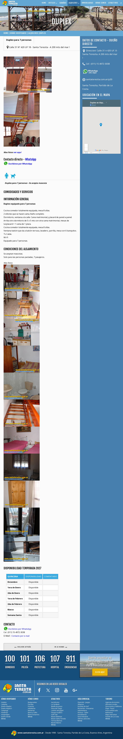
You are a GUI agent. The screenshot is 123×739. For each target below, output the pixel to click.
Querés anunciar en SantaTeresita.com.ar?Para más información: (99, 661)
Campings (4, 710)
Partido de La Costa (112, 717)
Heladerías (31, 708)
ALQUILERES (73, 3)
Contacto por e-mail (20, 636)
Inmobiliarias (82, 715)
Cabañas (4, 704)
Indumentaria (82, 710)
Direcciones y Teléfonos (113, 706)
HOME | (7, 33)
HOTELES (52, 3)
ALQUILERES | (34, 33)
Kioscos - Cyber (83, 713)
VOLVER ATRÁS (24, 647)
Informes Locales (111, 704)
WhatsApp (30, 159)
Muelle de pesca (56, 706)
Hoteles (3, 702)
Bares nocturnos (33, 715)
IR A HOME (59, 647)
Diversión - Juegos (84, 702)
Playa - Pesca (109, 708)
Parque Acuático (56, 713)
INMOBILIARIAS (87, 3)
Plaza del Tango (56, 708)
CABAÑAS (62, 3)
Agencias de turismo (112, 702)
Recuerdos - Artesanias (85, 708)
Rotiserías (31, 710)
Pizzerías (31, 706)
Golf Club (54, 715)
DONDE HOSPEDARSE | (19, 33)
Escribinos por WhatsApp (19, 629)
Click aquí (100, 672)
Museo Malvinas (56, 717)
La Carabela (55, 704)
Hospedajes (5, 715)
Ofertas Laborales (84, 719)
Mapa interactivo (111, 715)
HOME (44, 3)
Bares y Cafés (32, 713)
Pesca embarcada (111, 710)
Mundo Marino (56, 723)
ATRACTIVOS (113, 3)
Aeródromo (55, 702)
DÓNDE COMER (100, 3)
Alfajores (81, 704)
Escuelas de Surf (83, 706)
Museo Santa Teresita (58, 719)
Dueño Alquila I (6, 706)
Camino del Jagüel (57, 710)
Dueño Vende (5, 717)
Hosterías (4, 713)
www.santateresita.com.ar (31, 732)
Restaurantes (32, 702)
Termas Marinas (56, 721)
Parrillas (30, 704)
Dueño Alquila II (6, 708)
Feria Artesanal (83, 717)
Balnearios (109, 713)
